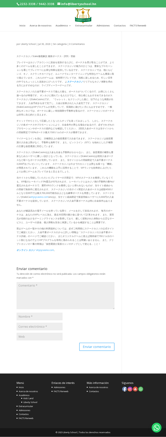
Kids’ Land (28, 398)
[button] (156, 427)
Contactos (120, 25)
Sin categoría (60, 44)
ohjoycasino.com (39, 196)
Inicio (22, 25)
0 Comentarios (77, 44)
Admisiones (103, 25)
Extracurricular (83, 25)
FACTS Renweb (138, 25)
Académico (62, 25)
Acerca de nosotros (40, 25)
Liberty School (28, 44)
